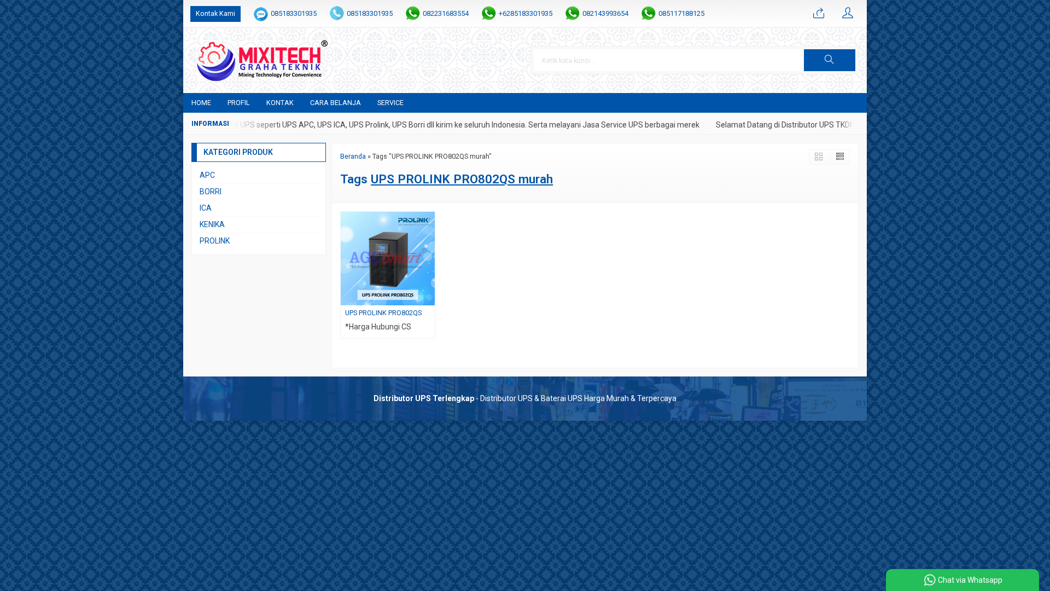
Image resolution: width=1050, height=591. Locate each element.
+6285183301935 (525, 13)
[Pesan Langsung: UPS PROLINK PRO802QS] (428, 297)
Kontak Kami (215, 13)
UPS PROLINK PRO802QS (383, 313)
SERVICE (390, 103)
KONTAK (280, 103)
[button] (829, 60)
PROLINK (215, 240)
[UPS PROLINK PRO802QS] (388, 257)
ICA (206, 208)
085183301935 (294, 13)
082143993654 (605, 13)
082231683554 (446, 13)
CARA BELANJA (335, 103)
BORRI (210, 191)
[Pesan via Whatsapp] (818, 13)
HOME (201, 103)
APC (207, 175)
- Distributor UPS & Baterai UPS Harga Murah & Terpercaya (525, 398)
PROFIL (239, 103)
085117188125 (681, 13)
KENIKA (212, 224)
